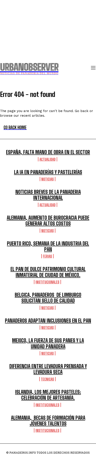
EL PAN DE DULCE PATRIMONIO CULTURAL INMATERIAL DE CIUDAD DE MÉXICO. (48, 272)
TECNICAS (47, 379)
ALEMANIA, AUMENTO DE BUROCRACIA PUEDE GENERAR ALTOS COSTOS (48, 220)
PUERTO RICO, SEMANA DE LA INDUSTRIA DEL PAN (48, 246)
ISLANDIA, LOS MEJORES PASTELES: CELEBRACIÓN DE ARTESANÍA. (48, 395)
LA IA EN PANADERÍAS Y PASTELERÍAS (48, 172)
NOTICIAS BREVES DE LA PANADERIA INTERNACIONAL (48, 195)
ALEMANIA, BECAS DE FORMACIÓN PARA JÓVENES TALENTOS (48, 421)
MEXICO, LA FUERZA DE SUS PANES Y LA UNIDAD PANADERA (48, 343)
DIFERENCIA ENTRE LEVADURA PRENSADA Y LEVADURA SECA (48, 369)
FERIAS (47, 256)
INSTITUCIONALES (47, 282)
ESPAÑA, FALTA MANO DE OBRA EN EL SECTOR (48, 152)
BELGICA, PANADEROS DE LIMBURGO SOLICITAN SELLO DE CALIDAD (48, 298)
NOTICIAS (47, 179)
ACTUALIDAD (48, 159)
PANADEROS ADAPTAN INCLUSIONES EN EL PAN (48, 321)
